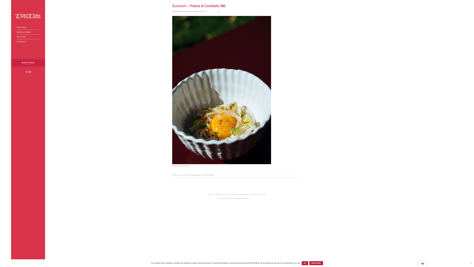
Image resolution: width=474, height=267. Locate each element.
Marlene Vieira (23, 32)
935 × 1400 (212, 11)
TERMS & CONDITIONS (240, 194)
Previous (177, 179)
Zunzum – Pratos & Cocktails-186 (236, 11)
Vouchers (21, 37)
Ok (305, 263)
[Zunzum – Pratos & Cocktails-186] (221, 90)
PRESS (210, 194)
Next (175, 182)
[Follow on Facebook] (27, 72)
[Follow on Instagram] (30, 72)
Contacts (21, 41)
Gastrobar (21, 27)
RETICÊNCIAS (253, 198)
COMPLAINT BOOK (258, 194)
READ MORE (316, 263)
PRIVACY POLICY (222, 194)
